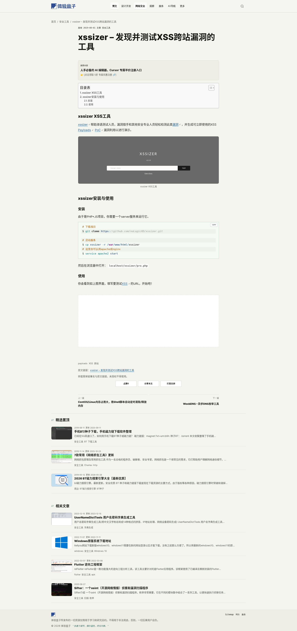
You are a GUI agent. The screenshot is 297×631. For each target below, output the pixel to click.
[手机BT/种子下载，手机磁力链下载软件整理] (61, 433)
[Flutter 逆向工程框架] (61, 566)
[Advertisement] (148, 321)
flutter (77, 574)
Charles (88, 465)
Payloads (84, 130)
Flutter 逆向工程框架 (88, 564)
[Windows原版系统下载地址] (61, 542)
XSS (125, 283)
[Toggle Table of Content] (210, 88)
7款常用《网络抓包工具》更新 (94, 455)
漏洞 (175, 124)
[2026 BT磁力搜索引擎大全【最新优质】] (61, 480)
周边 (76, 488)
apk (93, 574)
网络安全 (140, 6)
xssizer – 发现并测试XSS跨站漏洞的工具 (112, 370)
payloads (82, 363)
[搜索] (242, 6)
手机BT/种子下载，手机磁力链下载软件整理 (103, 431)
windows (78, 551)
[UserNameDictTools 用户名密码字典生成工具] (61, 519)
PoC (98, 130)
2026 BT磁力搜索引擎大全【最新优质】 (100, 478)
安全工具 (64, 21)
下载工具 (92, 441)
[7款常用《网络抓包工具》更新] (61, 456)
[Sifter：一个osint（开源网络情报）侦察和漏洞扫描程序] (61, 589)
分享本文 (148, 383)
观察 (152, 6)
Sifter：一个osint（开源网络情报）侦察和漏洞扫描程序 (111, 588)
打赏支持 (171, 383)
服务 (161, 6)
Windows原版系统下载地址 (92, 541)
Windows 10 (100, 551)
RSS (237, 614)
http (95, 465)
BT (85, 441)
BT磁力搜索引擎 (88, 488)
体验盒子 (66, 625)
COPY (214, 225)
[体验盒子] (63, 6)
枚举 (92, 598)
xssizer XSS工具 (92, 92)
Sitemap (229, 614)
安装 (90, 100)
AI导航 (172, 6)
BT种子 (100, 488)
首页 (53, 21)
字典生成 (88, 527)
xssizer (83, 124)
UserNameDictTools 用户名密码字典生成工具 (104, 517)
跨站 (96, 363)
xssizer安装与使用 (93, 96)
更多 (182, 6)
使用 (91, 104)
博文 (114, 6)
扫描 (86, 598)
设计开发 (126, 6)
